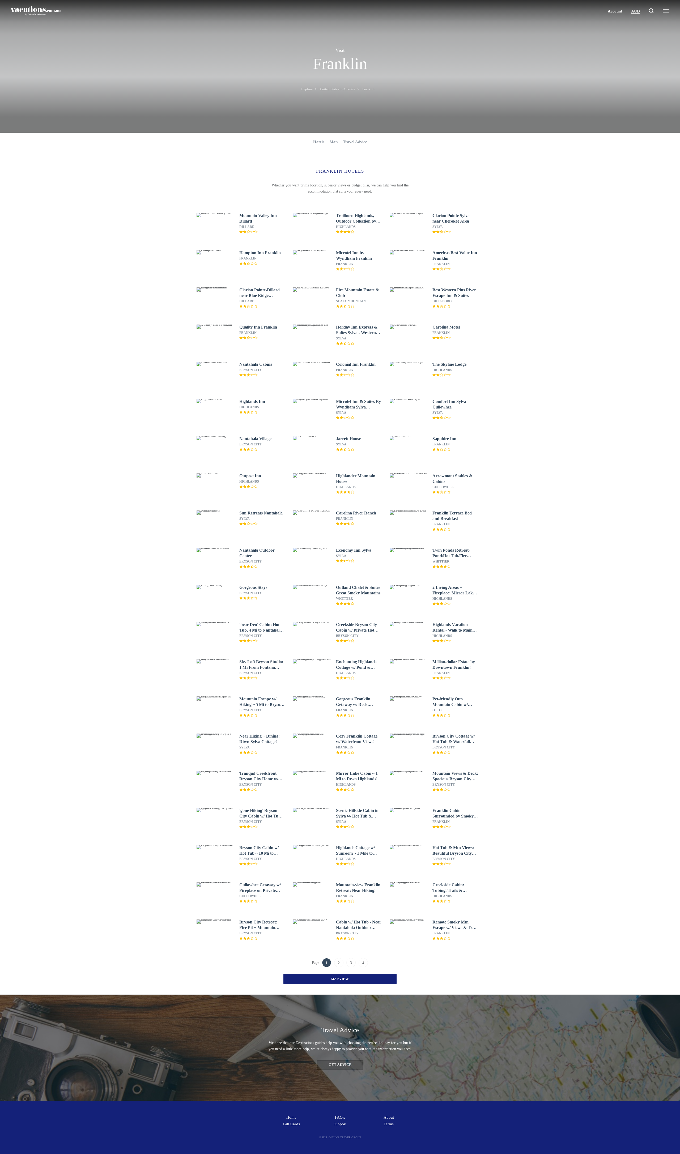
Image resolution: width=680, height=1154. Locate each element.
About (389, 1117)
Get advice (340, 1065)
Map (334, 142)
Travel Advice (355, 142)
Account (615, 11)
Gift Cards (291, 1124)
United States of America (337, 89)
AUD (635, 11)
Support (339, 1124)
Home (291, 1117)
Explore (307, 89)
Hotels (318, 142)
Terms (389, 1124)
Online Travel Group (345, 1137)
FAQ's (340, 1117)
